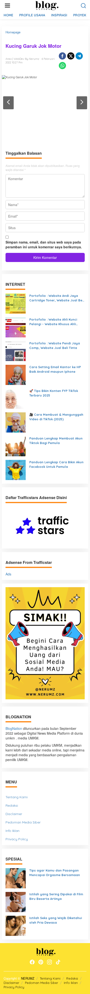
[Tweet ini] (70, 56)
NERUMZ (27, 978)
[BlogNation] (46, 5)
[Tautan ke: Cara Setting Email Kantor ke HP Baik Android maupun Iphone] (16, 374)
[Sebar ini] (62, 56)
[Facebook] (32, 962)
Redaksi (12, 805)
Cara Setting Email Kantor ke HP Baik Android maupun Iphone (55, 369)
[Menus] (7, 5)
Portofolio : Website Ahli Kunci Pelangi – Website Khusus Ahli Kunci (53, 321)
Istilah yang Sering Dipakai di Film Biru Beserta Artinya (56, 896)
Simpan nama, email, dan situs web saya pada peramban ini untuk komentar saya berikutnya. (44, 244)
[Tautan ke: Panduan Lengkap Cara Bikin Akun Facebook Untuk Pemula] (16, 469)
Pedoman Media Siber (23, 822)
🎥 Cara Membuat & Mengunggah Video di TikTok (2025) (56, 417)
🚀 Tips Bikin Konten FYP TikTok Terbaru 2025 (53, 393)
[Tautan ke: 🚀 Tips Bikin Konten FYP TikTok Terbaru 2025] (16, 398)
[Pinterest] (41, 962)
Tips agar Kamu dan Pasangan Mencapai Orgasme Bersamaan (54, 872)
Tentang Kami (17, 797)
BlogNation (14, 728)
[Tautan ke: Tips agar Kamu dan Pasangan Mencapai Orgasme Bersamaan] (16, 877)
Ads (8, 574)
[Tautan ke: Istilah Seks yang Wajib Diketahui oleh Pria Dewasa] (16, 925)
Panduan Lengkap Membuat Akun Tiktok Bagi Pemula (56, 440)
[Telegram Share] (79, 56)
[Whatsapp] (62, 65)
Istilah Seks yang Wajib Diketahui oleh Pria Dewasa (55, 920)
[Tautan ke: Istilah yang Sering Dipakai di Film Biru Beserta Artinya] (16, 901)
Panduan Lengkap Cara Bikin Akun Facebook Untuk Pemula (56, 464)
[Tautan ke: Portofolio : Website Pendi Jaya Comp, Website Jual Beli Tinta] (16, 350)
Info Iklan (12, 831)
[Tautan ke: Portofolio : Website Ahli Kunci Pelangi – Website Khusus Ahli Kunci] (16, 326)
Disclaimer (14, 814)
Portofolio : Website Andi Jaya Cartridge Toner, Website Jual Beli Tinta (56, 298)
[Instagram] (49, 962)
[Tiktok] (58, 962)
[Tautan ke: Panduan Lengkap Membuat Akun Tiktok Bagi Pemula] (16, 445)
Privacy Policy (17, 839)
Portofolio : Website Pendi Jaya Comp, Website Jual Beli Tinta (54, 345)
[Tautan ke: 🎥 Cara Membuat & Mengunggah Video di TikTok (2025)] (16, 422)
